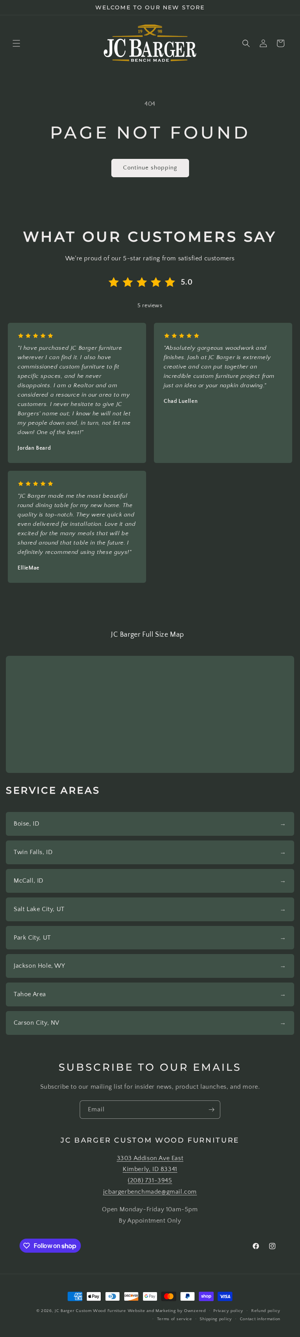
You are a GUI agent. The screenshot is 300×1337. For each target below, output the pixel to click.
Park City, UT (32, 937)
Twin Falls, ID (33, 852)
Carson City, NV (36, 1022)
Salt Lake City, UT (39, 909)
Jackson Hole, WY (39, 965)
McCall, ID (28, 880)
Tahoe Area (30, 994)
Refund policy (265, 1311)
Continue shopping (150, 167)
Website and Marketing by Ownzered (167, 1311)
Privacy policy (228, 1311)
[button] (16, 43)
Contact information (260, 1319)
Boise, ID (26, 823)
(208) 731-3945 (150, 1180)
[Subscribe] (211, 1109)
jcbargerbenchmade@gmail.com (150, 1191)
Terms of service (174, 1319)
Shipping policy (216, 1319)
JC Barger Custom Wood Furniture (90, 1311)
